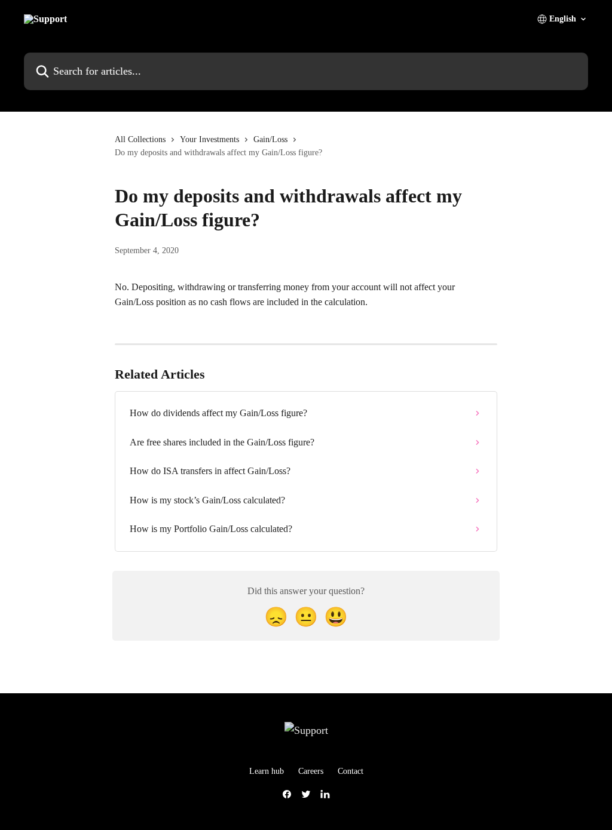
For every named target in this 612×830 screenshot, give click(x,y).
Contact (350, 771)
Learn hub (266, 771)
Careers (310, 771)
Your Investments (209, 139)
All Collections (140, 139)
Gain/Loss (270, 139)
